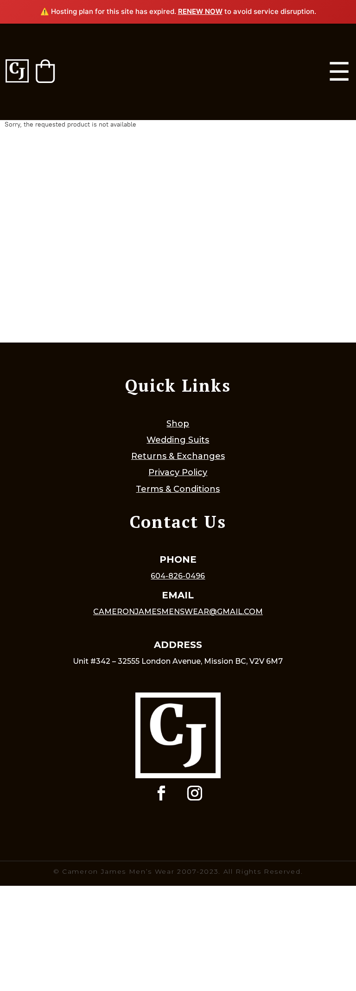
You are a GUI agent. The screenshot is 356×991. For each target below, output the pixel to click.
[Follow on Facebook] (161, 793)
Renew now (200, 11)
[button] (45, 71)
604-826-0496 (178, 576)
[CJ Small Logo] (17, 71)
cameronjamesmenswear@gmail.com (178, 611)
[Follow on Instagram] (195, 793)
